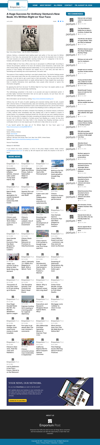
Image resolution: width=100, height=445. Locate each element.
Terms (38, 443)
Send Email (14, 133)
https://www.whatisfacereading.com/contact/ (25, 139)
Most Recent (45, 5)
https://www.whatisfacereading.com (43, 99)
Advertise (54, 443)
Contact (68, 5)
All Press (58, 5)
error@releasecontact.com (14, 150)
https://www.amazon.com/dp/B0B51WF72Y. (19, 127)
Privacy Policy (45, 443)
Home (35, 5)
